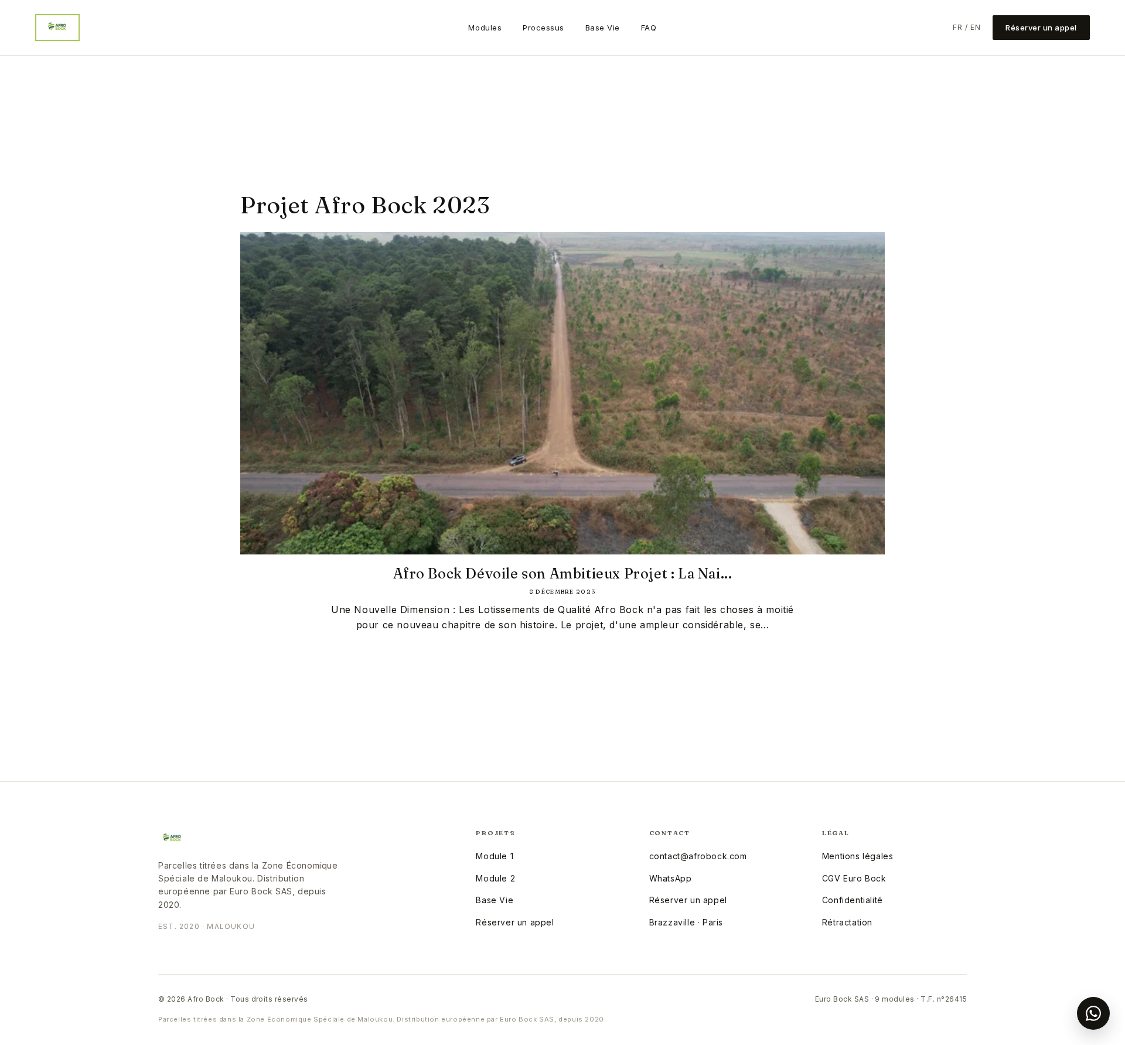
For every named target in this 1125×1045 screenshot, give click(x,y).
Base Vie (602, 27)
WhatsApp (670, 878)
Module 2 (495, 878)
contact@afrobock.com (698, 856)
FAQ (649, 27)
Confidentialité (852, 900)
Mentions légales (858, 856)
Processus (543, 27)
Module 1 (494, 856)
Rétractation (847, 922)
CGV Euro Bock (854, 878)
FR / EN (967, 27)
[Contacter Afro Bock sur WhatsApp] (1093, 1013)
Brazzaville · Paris (686, 922)
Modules (485, 27)
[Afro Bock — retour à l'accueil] (57, 27)
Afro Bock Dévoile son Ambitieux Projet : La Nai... (562, 573)
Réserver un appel (1041, 27)
